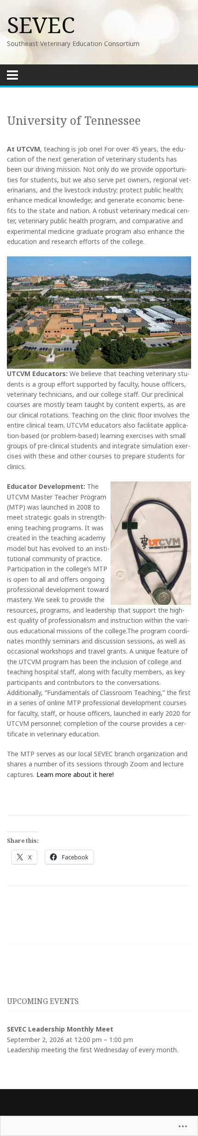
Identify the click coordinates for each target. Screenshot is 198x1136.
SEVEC (41, 25)
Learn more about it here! (75, 774)
